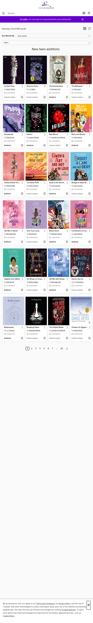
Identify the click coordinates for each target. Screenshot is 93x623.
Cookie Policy (8, 616)
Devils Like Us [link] (77, 279)
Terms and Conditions (45, 603)
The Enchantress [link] (56, 86)
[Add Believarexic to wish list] (21, 338)
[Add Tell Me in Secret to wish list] (21, 242)
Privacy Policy (64, 603)
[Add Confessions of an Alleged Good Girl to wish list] (89, 242)
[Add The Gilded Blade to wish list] (66, 338)
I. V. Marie (32, 89)
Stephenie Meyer (34, 330)
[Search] (3, 13)
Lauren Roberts (34, 137)
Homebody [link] (8, 134)
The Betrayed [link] (77, 86)
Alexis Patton (10, 89)
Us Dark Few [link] (9, 86)
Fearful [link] (29, 134)
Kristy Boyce (78, 137)
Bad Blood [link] (53, 134)
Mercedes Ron (11, 234)
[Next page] (67, 348)
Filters (6, 43)
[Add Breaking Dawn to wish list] (44, 338)
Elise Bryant (33, 234)
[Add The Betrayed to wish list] (89, 97)
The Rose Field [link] (33, 183)
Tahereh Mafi (10, 186)
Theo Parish (10, 137)
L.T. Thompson (78, 282)
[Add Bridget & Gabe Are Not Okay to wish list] (89, 193)
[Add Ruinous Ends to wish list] (44, 97)
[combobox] (41, 13)
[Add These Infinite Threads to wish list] (21, 193)
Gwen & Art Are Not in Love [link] (57, 183)
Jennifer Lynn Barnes (58, 137)
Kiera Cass (77, 89)
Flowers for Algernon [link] (80, 327)
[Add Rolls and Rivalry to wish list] (89, 145)
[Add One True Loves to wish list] (44, 242)
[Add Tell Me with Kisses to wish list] (66, 290)
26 (61, 348)
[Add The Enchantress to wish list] (66, 97)
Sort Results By (8, 36)
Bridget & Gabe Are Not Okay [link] (80, 183)
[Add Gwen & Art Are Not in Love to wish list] (66, 193)
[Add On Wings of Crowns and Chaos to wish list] (44, 290)
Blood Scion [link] (54, 231)
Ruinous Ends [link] (32, 86)
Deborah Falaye (56, 234)
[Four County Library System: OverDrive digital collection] (46, 5)
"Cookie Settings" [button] (68, 610)
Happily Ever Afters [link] (12, 279)
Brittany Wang (33, 282)
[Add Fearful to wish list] (44, 145)
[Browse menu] (89, 13)
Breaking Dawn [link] (33, 327)
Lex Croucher (55, 186)
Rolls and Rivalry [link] (78, 134)
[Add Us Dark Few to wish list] (21, 97)
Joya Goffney (78, 234)
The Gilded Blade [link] (56, 327)
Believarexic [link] (9, 327)
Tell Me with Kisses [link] (57, 279)
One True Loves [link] (33, 231)
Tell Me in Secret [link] (11, 231)
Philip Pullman (33, 186)
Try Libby (24, 19)
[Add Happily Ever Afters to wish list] (21, 290)
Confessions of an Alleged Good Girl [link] (80, 231)
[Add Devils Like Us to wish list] (89, 290)
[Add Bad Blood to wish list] (66, 145)
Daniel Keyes (78, 330)
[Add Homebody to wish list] (21, 145)
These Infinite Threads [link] (12, 183)
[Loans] (84, 14)
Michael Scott (55, 89)
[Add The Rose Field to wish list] (44, 193)
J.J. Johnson (10, 330)
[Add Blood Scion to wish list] (66, 242)
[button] (84, 29)
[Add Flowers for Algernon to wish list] (89, 338)
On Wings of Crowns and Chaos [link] (35, 279)
